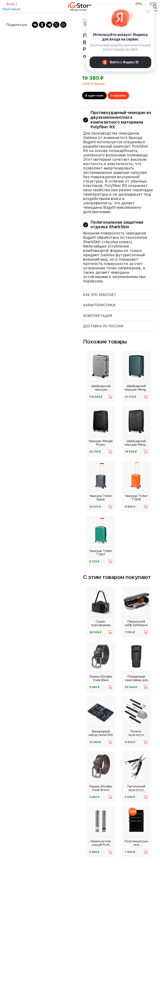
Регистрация (11, 9)
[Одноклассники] (42, 25)
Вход (10, 4)
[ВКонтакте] (35, 25)
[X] (56, 25)
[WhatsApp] (63, 25)
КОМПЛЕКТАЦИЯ (97, 316)
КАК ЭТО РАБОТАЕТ (99, 295)
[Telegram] (49, 25)
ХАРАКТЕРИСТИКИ (99, 305)
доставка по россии (103, 326)
